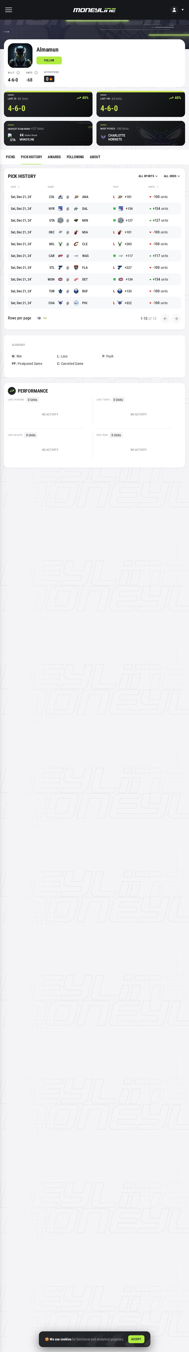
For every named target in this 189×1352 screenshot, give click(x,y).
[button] (9, 10)
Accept (136, 1339)
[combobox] (148, 176)
